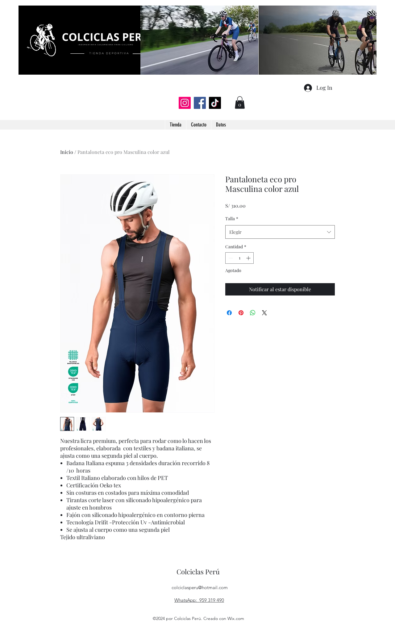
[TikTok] (215, 103)
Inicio (66, 152)
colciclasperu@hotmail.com (200, 587)
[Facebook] (200, 103)
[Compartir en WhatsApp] (252, 312)
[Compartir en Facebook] (229, 312)
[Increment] (249, 258)
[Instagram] (185, 103)
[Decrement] (230, 258)
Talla (231, 218)
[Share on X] (264, 312)
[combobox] (280, 232)
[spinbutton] (239, 258)
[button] (240, 102)
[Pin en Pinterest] (241, 312)
